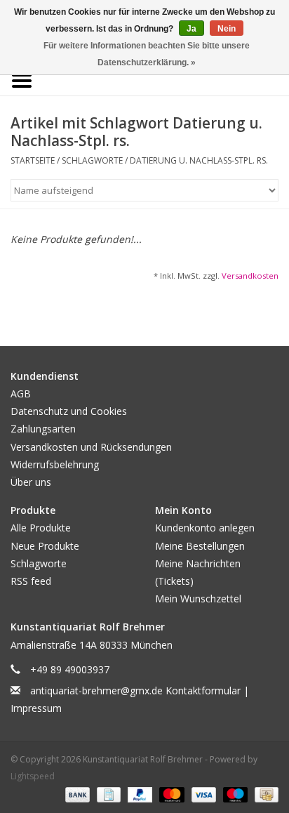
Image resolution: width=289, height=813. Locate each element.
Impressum (36, 708)
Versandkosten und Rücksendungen (91, 447)
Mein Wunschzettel (198, 598)
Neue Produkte (45, 546)
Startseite (33, 160)
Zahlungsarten (43, 428)
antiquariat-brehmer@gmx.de (96, 690)
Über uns (31, 482)
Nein (226, 29)
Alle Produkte (41, 527)
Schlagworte (92, 160)
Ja (191, 29)
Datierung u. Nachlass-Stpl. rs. (199, 160)
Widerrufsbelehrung (55, 464)
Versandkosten (250, 275)
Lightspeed (33, 776)
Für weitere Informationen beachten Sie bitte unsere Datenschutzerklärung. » (146, 54)
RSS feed (31, 581)
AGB (21, 393)
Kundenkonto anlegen (205, 527)
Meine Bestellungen (200, 546)
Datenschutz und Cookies (69, 411)
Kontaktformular (203, 690)
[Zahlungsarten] (76, 794)
